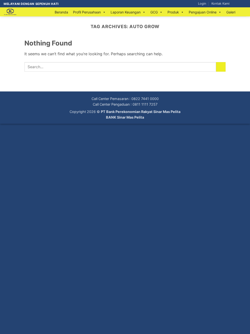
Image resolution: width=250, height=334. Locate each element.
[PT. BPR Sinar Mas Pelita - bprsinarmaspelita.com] (24, 11)
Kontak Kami (220, 3)
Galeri (230, 12)
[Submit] (221, 67)
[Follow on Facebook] (234, 3)
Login (202, 3)
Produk (173, 12)
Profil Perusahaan (87, 12)
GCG (154, 12)
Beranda (61, 12)
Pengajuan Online (203, 12)
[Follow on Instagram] (239, 3)
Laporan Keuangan (126, 12)
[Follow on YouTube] (243, 3)
